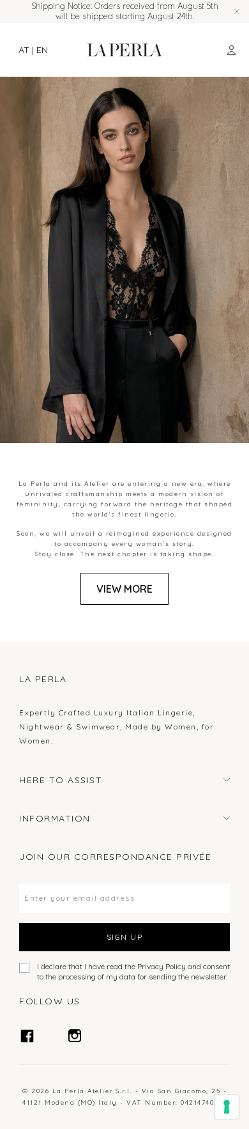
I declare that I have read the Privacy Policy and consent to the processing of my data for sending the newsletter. (133, 971)
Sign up (125, 937)
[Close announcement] (236, 11)
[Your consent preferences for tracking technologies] (227, 1106)
